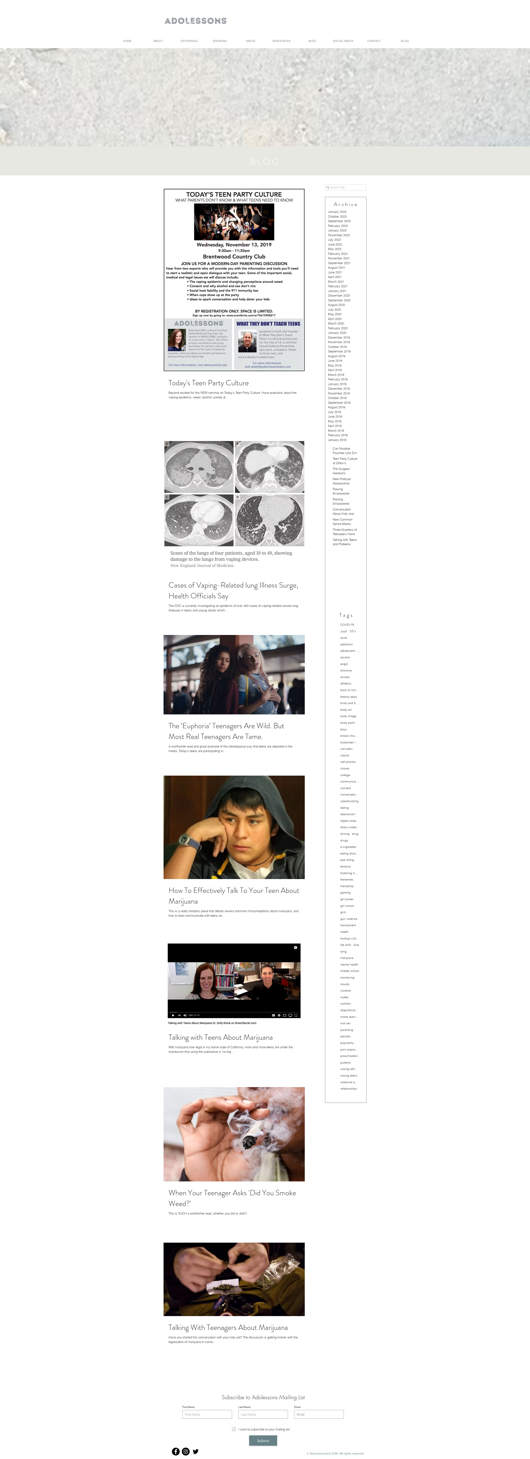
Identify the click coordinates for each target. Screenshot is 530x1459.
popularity (347, 1043)
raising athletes (349, 1069)
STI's (353, 631)
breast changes (349, 736)
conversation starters (349, 794)
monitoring (347, 977)
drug (355, 834)
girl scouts (347, 906)
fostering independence (349, 873)
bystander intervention (349, 742)
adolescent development (349, 651)
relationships (348, 1088)
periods (345, 1036)
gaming (345, 892)
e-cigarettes (348, 847)
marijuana (346, 958)
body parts (347, 723)
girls (343, 912)
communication (349, 781)
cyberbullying (349, 801)
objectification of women (349, 1010)
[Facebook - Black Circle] (176, 1451)
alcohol (345, 657)
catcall (344, 755)
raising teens (348, 1075)
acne (343, 638)
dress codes (348, 827)
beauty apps (348, 696)
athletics (345, 683)
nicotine (345, 990)
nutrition (345, 1003)
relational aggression (349, 1082)
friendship (347, 886)
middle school (349, 971)
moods (344, 984)
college (345, 775)
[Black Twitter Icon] (196, 1451)
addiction (346, 644)
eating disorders (349, 853)
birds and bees (349, 703)
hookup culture (349, 938)
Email (297, 1407)
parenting (346, 1030)
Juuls (343, 631)
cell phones (348, 762)
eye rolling (347, 860)
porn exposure (349, 1049)
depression (347, 814)
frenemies (346, 879)
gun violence (348, 919)
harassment (348, 925)
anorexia (346, 670)
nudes (344, 997)
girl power (347, 899)
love (356, 945)
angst (344, 664)
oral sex (345, 1023)
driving (344, 834)
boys (343, 729)
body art (346, 710)
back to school (349, 690)
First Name (188, 1407)
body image (348, 716)
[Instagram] (186, 1451)
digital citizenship (349, 821)
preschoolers (349, 1056)
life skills (345, 945)
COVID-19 (347, 624)
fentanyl (345, 866)
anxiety (345, 677)
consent (345, 788)
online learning (349, 1017)
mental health (349, 964)
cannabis (346, 749)
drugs (344, 840)
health (344, 932)
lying (343, 951)
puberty (345, 1062)
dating (344, 808)
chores (344, 768)
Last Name (244, 1407)
